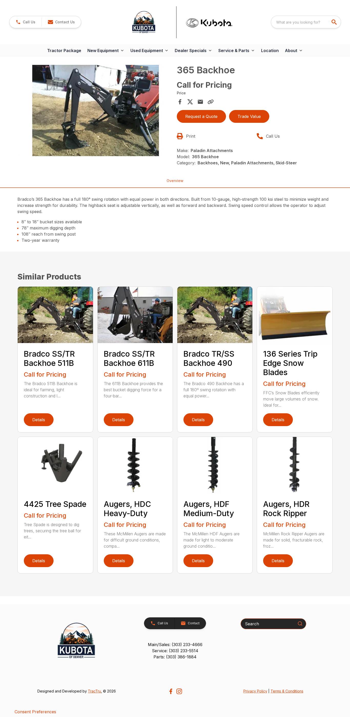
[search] (334, 22)
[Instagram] (179, 691)
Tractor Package (64, 50)
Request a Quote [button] (201, 116)
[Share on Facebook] (180, 102)
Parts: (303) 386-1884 (175, 656)
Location (270, 50)
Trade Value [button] (249, 116)
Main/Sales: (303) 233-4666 (175, 644)
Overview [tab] (175, 180)
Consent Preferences (35, 711)
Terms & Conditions (287, 691)
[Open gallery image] (95, 110)
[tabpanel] (95, 111)
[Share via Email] (200, 102)
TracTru (94, 691)
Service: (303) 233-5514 (175, 650)
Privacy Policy (255, 691)
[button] (25, 22)
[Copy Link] (211, 102)
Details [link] (38, 419)
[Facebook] (171, 691)
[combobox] (306, 22)
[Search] (300, 623)
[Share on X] (190, 102)
